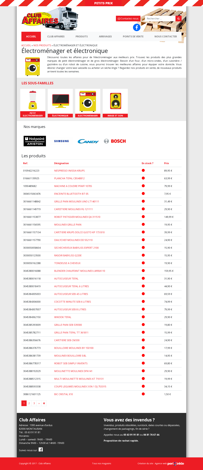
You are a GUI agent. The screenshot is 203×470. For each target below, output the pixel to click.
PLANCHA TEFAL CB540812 (69, 178)
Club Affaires (55, 36)
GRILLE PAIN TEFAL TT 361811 (71, 332)
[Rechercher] (179, 18)
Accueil (31, 36)
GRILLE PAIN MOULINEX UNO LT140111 (76, 201)
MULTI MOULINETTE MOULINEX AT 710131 (79, 378)
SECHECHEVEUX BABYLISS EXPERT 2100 (76, 247)
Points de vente (133, 36)
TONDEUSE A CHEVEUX (67, 263)
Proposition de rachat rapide (121, 440)
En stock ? (147, 163)
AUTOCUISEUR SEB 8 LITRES (70, 309)
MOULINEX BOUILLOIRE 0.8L (70, 355)
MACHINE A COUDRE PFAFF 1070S (73, 186)
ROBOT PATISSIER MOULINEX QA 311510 (77, 217)
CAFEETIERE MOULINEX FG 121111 (73, 209)
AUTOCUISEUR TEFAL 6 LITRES (71, 286)
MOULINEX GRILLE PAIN (67, 224)
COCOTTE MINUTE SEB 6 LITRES (72, 301)
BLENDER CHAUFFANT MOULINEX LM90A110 (79, 271)
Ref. (25, 163)
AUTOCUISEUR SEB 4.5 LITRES (71, 294)
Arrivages (105, 36)
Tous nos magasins (101, 463)
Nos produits (42, 45)
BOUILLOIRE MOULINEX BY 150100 (73, 348)
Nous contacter (166, 36)
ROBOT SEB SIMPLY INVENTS (71, 363)
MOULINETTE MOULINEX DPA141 (73, 371)
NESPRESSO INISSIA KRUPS (69, 170)
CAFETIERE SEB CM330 (67, 340)
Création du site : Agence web (152, 463)
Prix (166, 163)
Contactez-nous (129, 18)
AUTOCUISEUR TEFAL (66, 278)
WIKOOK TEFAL (62, 317)
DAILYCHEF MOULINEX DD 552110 (73, 240)
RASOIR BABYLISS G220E (68, 255)
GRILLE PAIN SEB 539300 (68, 324)
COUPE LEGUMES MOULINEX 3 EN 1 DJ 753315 (80, 386)
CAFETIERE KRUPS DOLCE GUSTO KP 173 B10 (79, 232)
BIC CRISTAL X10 (63, 394)
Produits (82, 36)
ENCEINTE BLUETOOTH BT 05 (71, 193)
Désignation (61, 163)
